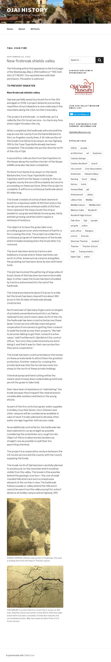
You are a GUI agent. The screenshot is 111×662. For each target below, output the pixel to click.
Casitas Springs (78, 158)
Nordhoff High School (81, 215)
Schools (85, 236)
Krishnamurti (77, 194)
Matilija (89, 200)
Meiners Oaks (77, 210)
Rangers (89, 231)
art (87, 153)
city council (76, 168)
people (94, 220)
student (95, 241)
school (74, 236)
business (97, 153)
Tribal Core (29, 655)
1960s (74, 148)
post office (76, 231)
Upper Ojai (75, 256)
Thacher (75, 246)
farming (74, 179)
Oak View (75, 220)
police (85, 225)
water (87, 256)
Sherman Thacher (79, 241)
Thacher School (89, 246)
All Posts (35, 29)
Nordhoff (92, 210)
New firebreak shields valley (31, 61)
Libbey (90, 194)
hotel (83, 184)
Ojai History (27, 10)
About (21, 29)
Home (10, 29)
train (73, 251)
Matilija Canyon (78, 205)
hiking (93, 179)
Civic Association (93, 168)
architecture (77, 153)
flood (84, 179)
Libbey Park (76, 200)
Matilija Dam (95, 205)
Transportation (86, 251)
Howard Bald (77, 189)
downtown (76, 174)
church (94, 163)
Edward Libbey (91, 174)
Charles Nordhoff (79, 163)
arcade (84, 148)
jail (87, 189)
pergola (74, 225)
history (74, 184)
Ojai (85, 220)
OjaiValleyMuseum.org (80, 132)
